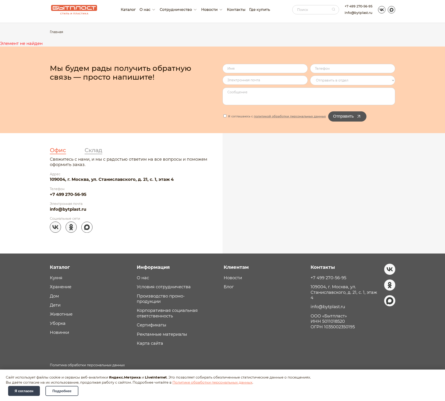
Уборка (58, 323)
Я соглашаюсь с (276, 116)
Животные (61, 314)
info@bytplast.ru (358, 13)
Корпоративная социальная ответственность (167, 313)
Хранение (60, 286)
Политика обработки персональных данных (87, 365)
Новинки (59, 332)
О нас (143, 277)
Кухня (56, 277)
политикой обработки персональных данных (290, 116)
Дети (55, 305)
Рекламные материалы (162, 334)
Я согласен (24, 391)
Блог (229, 286)
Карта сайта (150, 343)
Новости (233, 277)
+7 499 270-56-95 (358, 6)
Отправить (343, 116)
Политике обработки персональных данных (212, 382)
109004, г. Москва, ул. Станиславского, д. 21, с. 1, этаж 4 (112, 179)
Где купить (259, 9)
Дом (54, 296)
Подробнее (61, 391)
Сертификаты (151, 325)
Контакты (236, 9)
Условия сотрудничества (164, 286)
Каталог (128, 9)
